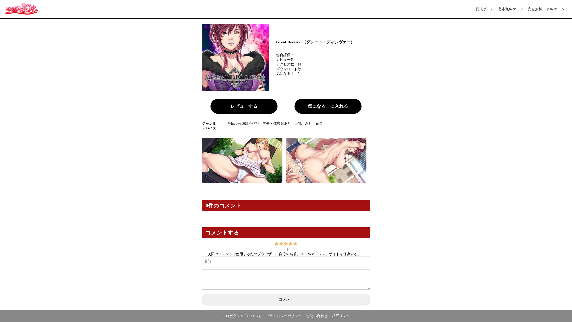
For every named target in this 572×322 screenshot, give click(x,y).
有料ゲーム (555, 9)
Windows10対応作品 (243, 123)
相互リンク (341, 316)
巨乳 (298, 123)
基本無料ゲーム (510, 9)
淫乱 (308, 123)
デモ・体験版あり (277, 123)
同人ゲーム (485, 9)
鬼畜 (319, 123)
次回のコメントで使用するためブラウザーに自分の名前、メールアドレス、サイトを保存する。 (284, 254)
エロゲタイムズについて (241, 316)
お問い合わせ (317, 316)
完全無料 (535, 9)
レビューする (244, 106)
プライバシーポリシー (284, 316)
